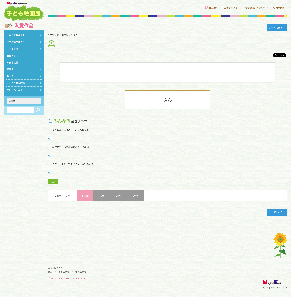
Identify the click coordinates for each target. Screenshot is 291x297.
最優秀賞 (11, 55)
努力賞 (10, 76)
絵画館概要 (278, 7)
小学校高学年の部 (16, 42)
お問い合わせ (78, 278)
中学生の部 (12, 48)
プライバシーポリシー (58, 278)
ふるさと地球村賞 (16, 82)
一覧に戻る (277, 27)
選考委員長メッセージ (256, 7)
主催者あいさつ (231, 7)
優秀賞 (10, 69)
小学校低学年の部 (16, 35)
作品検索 (213, 7)
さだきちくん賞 (15, 89)
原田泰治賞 (12, 62)
